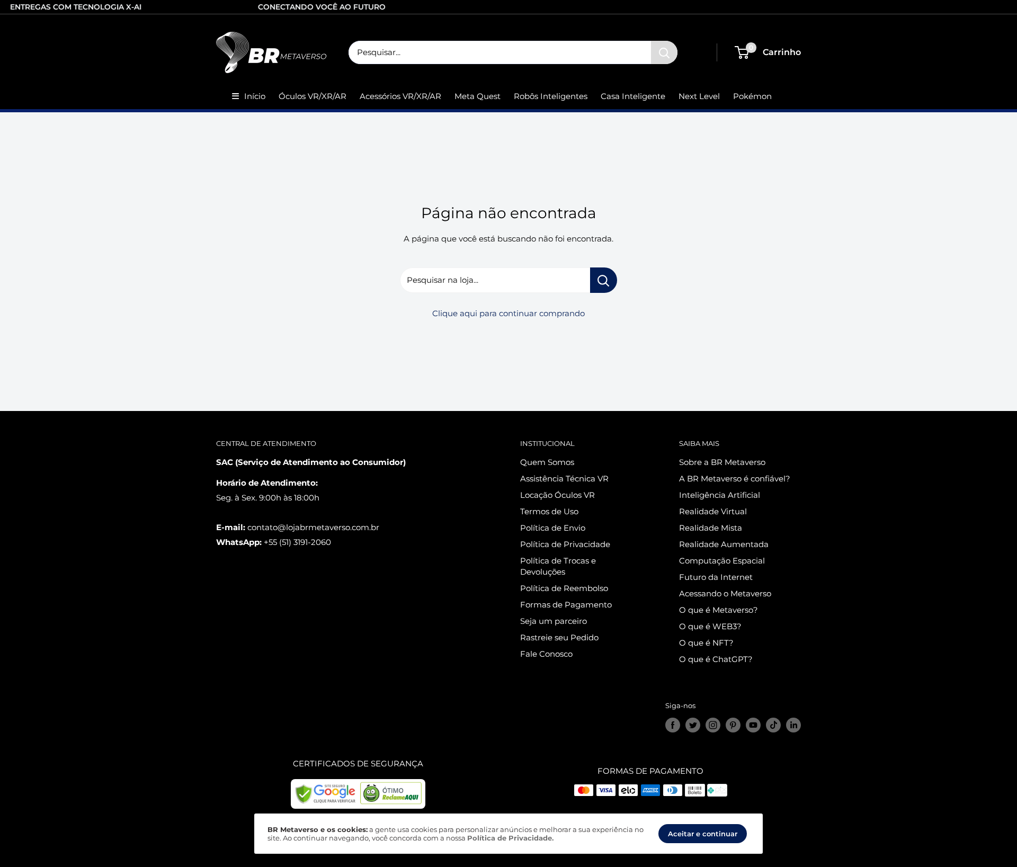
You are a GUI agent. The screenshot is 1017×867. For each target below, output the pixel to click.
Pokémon (752, 96)
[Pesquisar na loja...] (603, 280)
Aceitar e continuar (702, 833)
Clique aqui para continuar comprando (508, 313)
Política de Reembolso (564, 588)
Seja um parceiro (553, 621)
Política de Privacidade (565, 544)
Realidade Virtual (713, 511)
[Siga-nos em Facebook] (672, 725)
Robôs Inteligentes (550, 96)
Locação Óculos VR (557, 495)
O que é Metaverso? (718, 610)
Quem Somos (547, 462)
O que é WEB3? (710, 626)
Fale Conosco (546, 654)
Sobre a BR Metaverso (722, 462)
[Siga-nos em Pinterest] (733, 725)
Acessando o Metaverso (725, 593)
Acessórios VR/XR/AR (400, 96)
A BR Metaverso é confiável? (734, 478)
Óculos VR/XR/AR (312, 96)
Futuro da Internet (716, 577)
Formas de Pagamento (566, 605)
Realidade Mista (710, 528)
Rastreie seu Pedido (559, 637)
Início (254, 96)
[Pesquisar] (664, 52)
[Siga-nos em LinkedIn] (793, 725)
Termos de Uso (549, 511)
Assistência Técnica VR (564, 478)
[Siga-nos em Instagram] (713, 725)
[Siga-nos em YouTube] (753, 725)
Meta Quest (477, 96)
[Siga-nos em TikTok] (773, 725)
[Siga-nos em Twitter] (692, 725)
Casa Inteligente (633, 96)
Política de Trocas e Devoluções (558, 566)
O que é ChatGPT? (716, 659)
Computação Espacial (722, 561)
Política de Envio (552, 528)
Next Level (699, 96)
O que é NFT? (706, 643)
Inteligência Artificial (719, 495)
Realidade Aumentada (724, 544)
